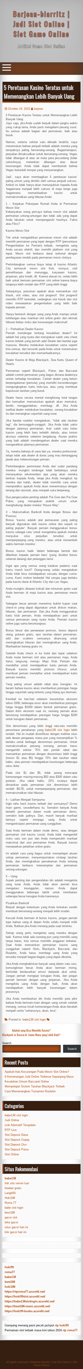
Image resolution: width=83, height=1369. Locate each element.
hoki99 (9, 1267)
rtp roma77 (70, 1330)
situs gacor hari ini (16, 1227)
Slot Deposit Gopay (17, 1139)
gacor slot (11, 1217)
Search (6, 1043)
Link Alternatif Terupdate (20, 1125)
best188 (10, 1212)
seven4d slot (38, 1243)
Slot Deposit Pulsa (17, 1149)
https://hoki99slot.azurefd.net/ (25, 1296)
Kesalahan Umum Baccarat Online (27, 1081)
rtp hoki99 (62, 1325)
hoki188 (10, 1286)
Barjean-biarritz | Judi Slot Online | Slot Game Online (41, 24)
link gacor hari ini (15, 1232)
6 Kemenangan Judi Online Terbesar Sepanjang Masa (39, 1076)
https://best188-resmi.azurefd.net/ (27, 1306)
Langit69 (10, 1193)
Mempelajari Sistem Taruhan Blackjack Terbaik (35, 1086)
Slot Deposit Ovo (16, 1144)
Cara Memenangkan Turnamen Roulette (30, 1091)
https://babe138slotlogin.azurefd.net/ (30, 1301)
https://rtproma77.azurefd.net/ (25, 1291)
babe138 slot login (34, 1019)
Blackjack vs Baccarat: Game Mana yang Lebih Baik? (31, 1035)
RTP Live (11, 1130)
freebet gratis (13, 1188)
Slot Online (12, 1154)
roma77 (10, 1272)
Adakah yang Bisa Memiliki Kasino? (31, 1030)
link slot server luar (17, 1183)
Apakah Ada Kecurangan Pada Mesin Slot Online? (37, 1071)
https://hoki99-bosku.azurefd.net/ (27, 1311)
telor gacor (11, 1222)
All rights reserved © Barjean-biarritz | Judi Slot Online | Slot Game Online (41, 1364)
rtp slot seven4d (57, 1243)
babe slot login (14, 1207)
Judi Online (12, 1120)
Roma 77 (10, 1202)
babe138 (10, 1277)
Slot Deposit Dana (16, 1134)
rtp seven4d (21, 1243)
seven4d (7, 1243)
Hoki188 (10, 1198)
